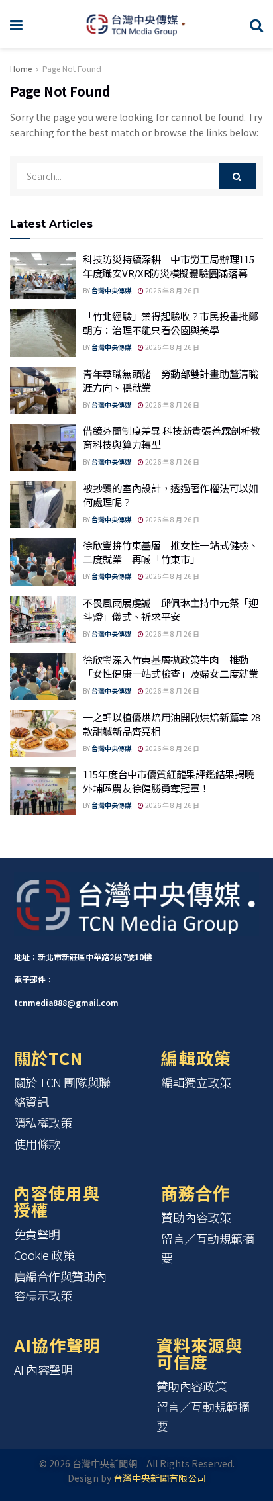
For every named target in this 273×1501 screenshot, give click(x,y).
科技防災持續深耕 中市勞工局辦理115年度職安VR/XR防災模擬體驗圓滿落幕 (168, 266)
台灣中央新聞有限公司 (159, 1477)
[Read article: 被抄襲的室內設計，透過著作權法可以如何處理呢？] (43, 505)
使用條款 (37, 1143)
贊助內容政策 (196, 1217)
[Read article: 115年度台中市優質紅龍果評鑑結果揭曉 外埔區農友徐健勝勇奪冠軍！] (43, 791)
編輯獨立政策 (196, 1082)
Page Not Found (71, 68)
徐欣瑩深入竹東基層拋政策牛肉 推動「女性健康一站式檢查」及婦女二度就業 (170, 666)
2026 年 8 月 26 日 (171, 290)
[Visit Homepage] (136, 24)
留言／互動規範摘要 (207, 1248)
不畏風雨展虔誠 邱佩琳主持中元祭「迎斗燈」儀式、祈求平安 (170, 609)
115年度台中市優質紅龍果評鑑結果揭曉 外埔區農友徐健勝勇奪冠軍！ (173, 781)
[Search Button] (256, 24)
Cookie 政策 (44, 1254)
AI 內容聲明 (43, 1369)
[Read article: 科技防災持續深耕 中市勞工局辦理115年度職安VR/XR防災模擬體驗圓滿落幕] (43, 276)
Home (21, 68)
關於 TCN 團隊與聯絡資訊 (62, 1091)
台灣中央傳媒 (111, 290)
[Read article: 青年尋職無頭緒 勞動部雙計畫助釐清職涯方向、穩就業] (43, 390)
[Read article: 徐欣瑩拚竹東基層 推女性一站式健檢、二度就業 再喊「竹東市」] (43, 562)
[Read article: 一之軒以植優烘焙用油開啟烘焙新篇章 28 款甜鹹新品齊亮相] (43, 734)
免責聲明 (37, 1233)
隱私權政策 (43, 1122)
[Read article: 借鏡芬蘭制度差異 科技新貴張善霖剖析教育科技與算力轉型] (43, 447)
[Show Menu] (16, 24)
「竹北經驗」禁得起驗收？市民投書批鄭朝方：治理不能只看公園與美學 (170, 323)
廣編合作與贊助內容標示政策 (60, 1285)
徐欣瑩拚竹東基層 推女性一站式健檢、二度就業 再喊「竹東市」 (170, 552)
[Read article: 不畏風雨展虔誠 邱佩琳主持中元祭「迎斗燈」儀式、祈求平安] (43, 619)
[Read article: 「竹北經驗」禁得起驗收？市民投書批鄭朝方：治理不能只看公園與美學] (43, 333)
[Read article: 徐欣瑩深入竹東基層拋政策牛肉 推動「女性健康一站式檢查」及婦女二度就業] (43, 676)
